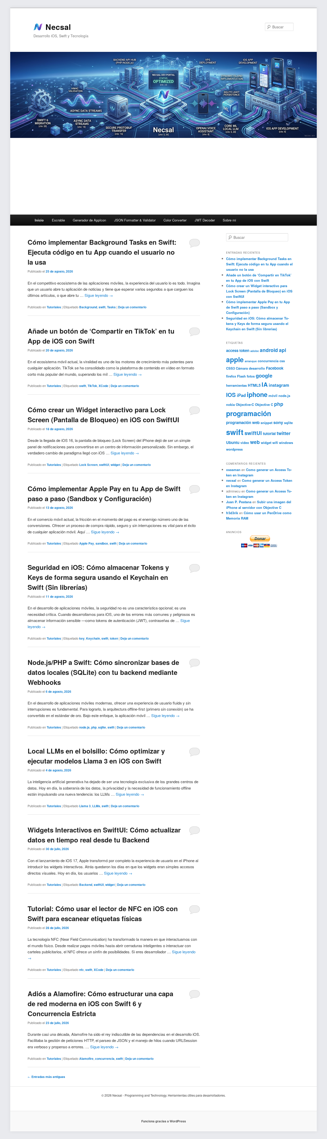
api (282, 350)
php (94, 727)
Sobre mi (229, 220)
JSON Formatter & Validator (135, 220)
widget (115, 464)
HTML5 (254, 385)
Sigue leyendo (99, 295)
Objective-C (245, 404)
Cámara (242, 368)
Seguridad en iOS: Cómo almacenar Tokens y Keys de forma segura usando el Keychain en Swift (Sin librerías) (98, 577)
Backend (85, 884)
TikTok (92, 385)
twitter (283, 433)
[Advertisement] (163, 176)
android (269, 350)
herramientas (236, 385)
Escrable (58, 220)
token (114, 638)
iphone (257, 394)
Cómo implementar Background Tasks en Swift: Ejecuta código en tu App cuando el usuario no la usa (102, 252)
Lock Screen (88, 464)
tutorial (269, 433)
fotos (251, 376)
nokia (230, 404)
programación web (243, 422)
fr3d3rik (232, 512)
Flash (241, 376)
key (82, 638)
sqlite (102, 727)
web (255, 441)
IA (265, 384)
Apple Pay (86, 543)
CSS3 (230, 368)
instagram (279, 385)
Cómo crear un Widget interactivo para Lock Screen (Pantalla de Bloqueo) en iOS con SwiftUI (259, 291)
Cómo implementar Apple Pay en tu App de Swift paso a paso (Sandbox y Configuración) (258, 307)
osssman (233, 469)
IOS (231, 395)
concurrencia (104, 1058)
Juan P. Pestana (238, 501)
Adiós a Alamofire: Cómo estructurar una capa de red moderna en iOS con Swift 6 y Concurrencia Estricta (100, 1003)
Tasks (111, 307)
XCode (103, 385)
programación (248, 413)
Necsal (58, 26)
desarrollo (257, 368)
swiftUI (104, 464)
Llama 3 (85, 806)
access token (237, 350)
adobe (254, 351)
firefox (231, 376)
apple (235, 359)
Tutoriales (54, 307)
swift (102, 307)
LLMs (96, 806)
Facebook (274, 368)
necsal (231, 480)
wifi (275, 442)
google (264, 375)
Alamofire (86, 1058)
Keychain (93, 638)
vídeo (244, 442)
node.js (84, 727)
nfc (81, 969)
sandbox (102, 543)
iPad (241, 395)
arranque (251, 361)
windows (286, 442)
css (282, 360)
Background (88, 307)
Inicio (39, 220)
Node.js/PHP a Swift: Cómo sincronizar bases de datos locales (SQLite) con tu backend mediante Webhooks (103, 672)
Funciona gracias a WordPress (163, 1121)
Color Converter (175, 220)
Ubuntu (232, 442)
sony (278, 422)
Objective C (264, 404)
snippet (266, 422)
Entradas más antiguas (46, 1076)
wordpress (234, 449)
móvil (272, 395)
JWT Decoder (205, 220)
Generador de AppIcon (89, 220)
